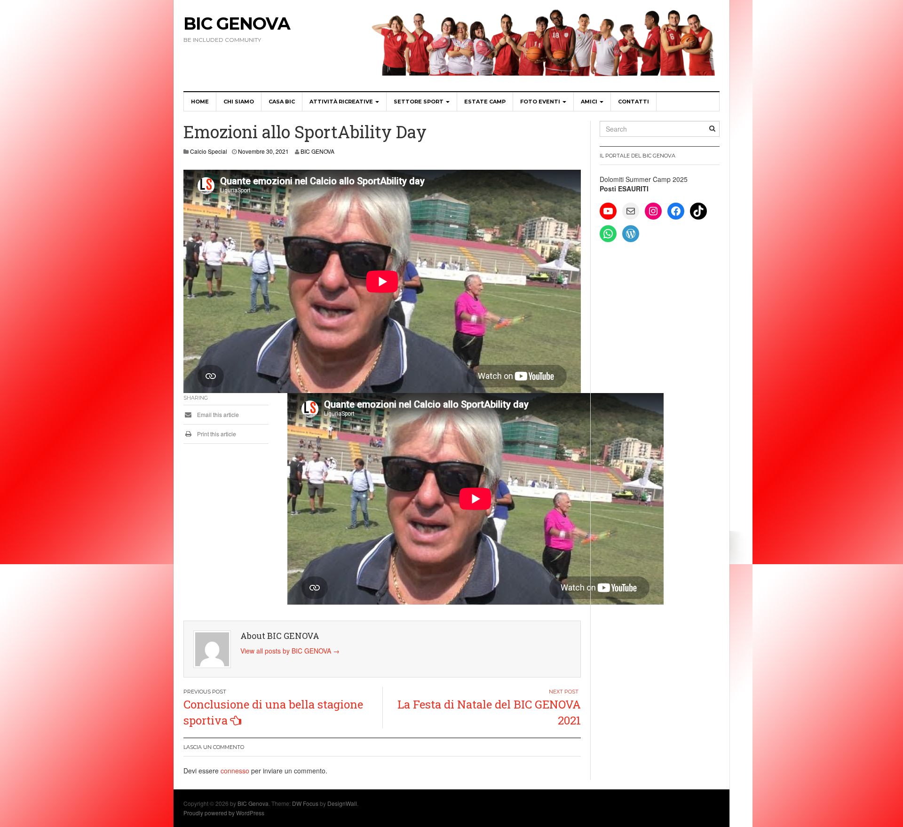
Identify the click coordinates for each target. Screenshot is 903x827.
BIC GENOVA (317, 151)
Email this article (217, 414)
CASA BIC (282, 101)
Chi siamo (238, 101)
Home (200, 101)
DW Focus (305, 803)
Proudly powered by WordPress (223, 813)
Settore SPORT (419, 101)
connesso (235, 770)
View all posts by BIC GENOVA (290, 650)
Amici (590, 101)
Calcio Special (208, 151)
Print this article (216, 434)
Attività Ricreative (341, 101)
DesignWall (342, 803)
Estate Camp (485, 101)
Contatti (633, 101)
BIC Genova (236, 23)
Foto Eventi (541, 101)
